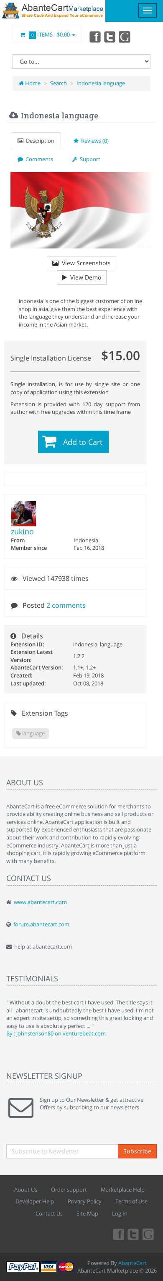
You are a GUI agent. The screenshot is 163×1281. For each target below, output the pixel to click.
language (33, 733)
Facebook (94, 36)
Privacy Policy (85, 1201)
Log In (119, 1213)
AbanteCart (132, 1263)
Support (88, 159)
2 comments (66, 605)
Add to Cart (82, 442)
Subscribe (137, 1151)
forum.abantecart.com (41, 924)
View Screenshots (85, 263)
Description (38, 140)
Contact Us (49, 1213)
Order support (69, 1189)
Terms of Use (131, 1201)
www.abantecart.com (40, 902)
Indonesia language (100, 83)
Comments (38, 159)
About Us (25, 1189)
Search (58, 83)
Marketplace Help (123, 1189)
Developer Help (34, 1201)
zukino (22, 531)
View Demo (84, 277)
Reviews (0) (94, 140)
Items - (50, 34)
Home (32, 83)
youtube (125, 36)
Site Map (87, 1213)
